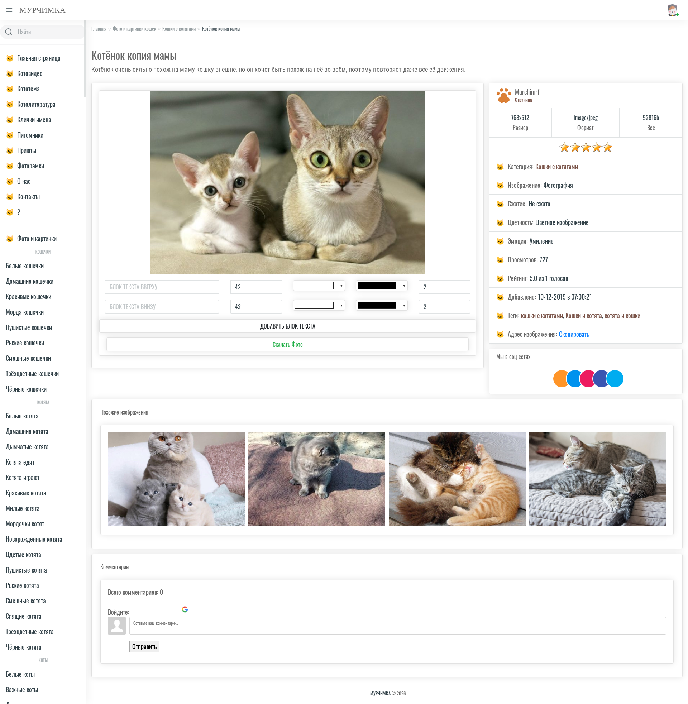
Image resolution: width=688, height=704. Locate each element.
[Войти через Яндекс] (172, 609)
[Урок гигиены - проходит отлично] (597, 479)
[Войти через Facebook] (160, 609)
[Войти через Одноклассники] (197, 609)
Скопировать (574, 334)
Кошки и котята (583, 315)
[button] (672, 10)
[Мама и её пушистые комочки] (176, 479)
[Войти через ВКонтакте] (148, 609)
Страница (523, 99)
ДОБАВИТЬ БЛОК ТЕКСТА (287, 326)
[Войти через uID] (136, 609)
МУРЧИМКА (380, 693)
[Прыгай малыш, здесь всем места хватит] (316, 479)
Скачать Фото (288, 344)
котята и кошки (622, 315)
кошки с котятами (542, 315)
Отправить (144, 646)
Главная (98, 28)
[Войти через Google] (185, 609)
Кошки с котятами (179, 28)
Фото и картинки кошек (134, 28)
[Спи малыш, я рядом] (457, 479)
